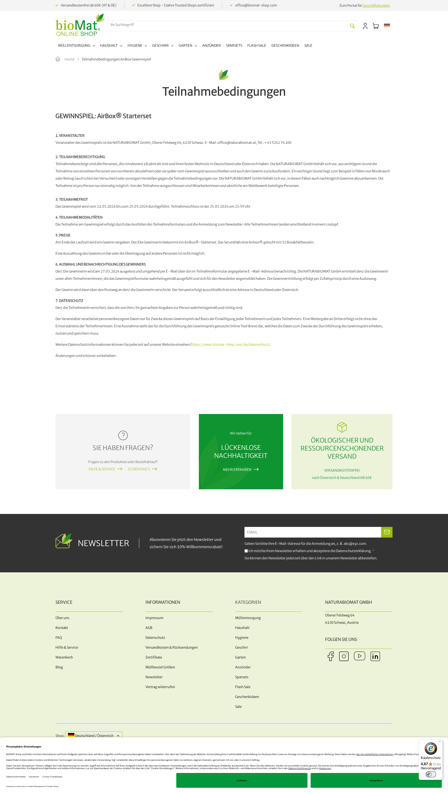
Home (70, 59)
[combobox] (227, 25)
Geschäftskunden (376, 5)
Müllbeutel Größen (160, 667)
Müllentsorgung (248, 618)
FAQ (58, 637)
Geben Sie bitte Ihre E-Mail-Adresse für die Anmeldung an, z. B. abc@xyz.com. (305, 543)
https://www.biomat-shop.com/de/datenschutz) (230, 344)
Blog (59, 667)
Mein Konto (365, 26)
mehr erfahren (237, 469)
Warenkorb (64, 657)
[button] (387, 26)
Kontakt (61, 628)
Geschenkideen (247, 697)
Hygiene (241, 637)
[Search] (352, 26)
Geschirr (241, 647)
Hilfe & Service (102, 469)
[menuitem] (76, 46)
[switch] (431, 774)
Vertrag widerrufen (160, 687)
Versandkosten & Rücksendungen (171, 647)
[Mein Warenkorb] (375, 26)
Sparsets (241, 677)
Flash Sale (242, 687)
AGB (148, 628)
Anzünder (243, 667)
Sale (238, 706)
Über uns (62, 618)
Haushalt (242, 628)
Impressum (154, 618)
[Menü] (440, 742)
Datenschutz (155, 637)
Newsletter (154, 677)
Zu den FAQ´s (139, 469)
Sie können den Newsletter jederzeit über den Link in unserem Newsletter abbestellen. (310, 558)
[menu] (185, 46)
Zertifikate (153, 657)
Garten (240, 657)
